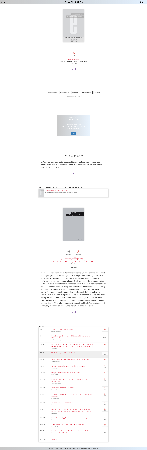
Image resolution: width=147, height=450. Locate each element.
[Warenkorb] (145, 2)
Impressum (96, 448)
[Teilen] (75, 69)
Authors (54, 439)
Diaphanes (73, 2)
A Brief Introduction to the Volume (62, 329)
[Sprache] (142, 2)
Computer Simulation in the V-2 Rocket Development (68, 366)
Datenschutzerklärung (86, 448)
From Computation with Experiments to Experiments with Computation (69, 380)
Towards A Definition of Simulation (56, 190)
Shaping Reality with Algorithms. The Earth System (67, 424)
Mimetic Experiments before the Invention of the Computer (70, 359)
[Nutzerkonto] (140, 2)
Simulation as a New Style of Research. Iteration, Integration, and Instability (71, 395)
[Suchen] (4, 2)
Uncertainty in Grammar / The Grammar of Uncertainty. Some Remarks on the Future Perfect (71, 432)
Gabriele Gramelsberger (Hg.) (73, 258)
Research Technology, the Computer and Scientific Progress (70, 417)
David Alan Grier (73, 59)
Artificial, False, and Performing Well (62, 402)
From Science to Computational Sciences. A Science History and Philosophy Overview (71, 337)
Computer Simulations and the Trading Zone (65, 372)
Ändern (73, 133)
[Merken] (72, 69)
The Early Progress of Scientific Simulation (64, 353)
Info (65, 448)
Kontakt (78, 448)
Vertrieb (74, 448)
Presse (69, 448)
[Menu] (1, 2)
